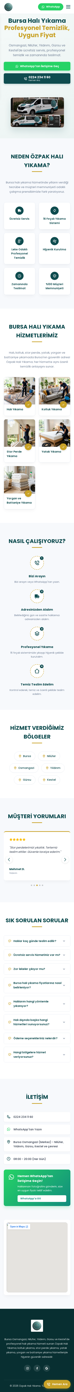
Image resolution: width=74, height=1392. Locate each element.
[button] (65, 859)
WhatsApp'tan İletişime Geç (39, 66)
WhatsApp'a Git (30, 1198)
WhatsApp (53, 6)
